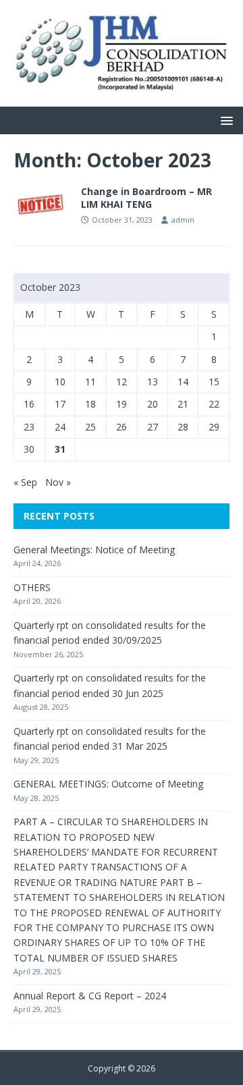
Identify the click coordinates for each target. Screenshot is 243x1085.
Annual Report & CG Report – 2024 (90, 995)
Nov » (58, 482)
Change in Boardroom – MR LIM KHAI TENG (146, 197)
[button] (224, 120)
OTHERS (32, 587)
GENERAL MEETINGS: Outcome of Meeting (108, 783)
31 (60, 449)
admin (182, 220)
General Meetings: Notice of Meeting (94, 549)
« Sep (25, 482)
